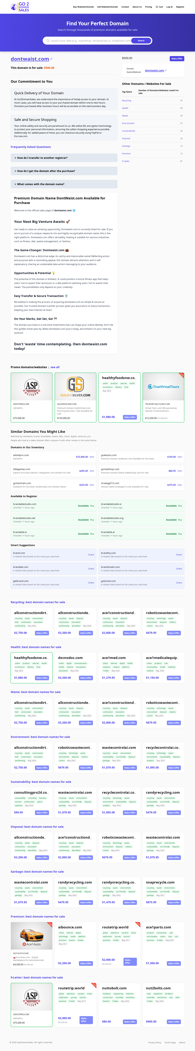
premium (62, 940)
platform (125, 667)
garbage (106, 760)
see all (55, 367)
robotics (172, 622)
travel (133, 933)
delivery (118, 387)
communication (80, 663)
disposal (80, 618)
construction (26, 622)
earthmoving (20, 626)
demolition (76, 626)
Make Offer (177, 58)
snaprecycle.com (160, 882)
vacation (125, 933)
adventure (115, 933)
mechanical (161, 997)
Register (180, 6)
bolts (177, 997)
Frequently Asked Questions (31, 147)
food (126, 387)
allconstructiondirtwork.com (38, 612)
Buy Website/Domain (83, 6)
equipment (158, 993)
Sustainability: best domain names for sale (41, 782)
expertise (18, 805)
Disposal (126, 138)
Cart (161, 6)
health (132, 383)
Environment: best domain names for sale (40, 737)
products (114, 383)
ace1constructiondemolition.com (130, 612)
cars (176, 936)
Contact (125, 6)
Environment (128, 123)
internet (123, 383)
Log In (169, 6)
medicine (106, 667)
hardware (107, 993)
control (149, 626)
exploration (107, 936)
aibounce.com (70, 927)
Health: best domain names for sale (36, 647)
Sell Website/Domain (107, 6)
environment (38, 618)
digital (69, 663)
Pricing (148, 6)
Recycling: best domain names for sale (38, 602)
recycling (18, 618)
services (18, 802)
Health (125, 108)
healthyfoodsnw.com (120, 377)
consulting (32, 798)
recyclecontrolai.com (164, 747)
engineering (118, 993)
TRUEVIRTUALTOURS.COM (157, 404)
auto (170, 936)
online (105, 383)
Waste (125, 115)
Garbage (126, 146)
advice (39, 802)
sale (166, 663)
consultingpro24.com (32, 792)
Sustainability (128, 130)
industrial (129, 993)
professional (29, 802)
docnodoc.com (70, 657)
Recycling (126, 100)
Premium (126, 153)
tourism (127, 936)
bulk (16, 622)
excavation (38, 622)
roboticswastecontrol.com (168, 612)
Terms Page (170, 1042)
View (92, 456)
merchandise (152, 667)
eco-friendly (121, 757)
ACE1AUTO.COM (20, 953)
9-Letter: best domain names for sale (37, 977)
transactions (162, 933)
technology (161, 618)
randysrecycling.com (120, 882)
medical (70, 667)
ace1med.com (114, 657)
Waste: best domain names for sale (36, 692)
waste (27, 618)
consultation (81, 667)
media (73, 936)
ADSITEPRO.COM (21, 404)
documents (63, 671)
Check (91, 554)
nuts (171, 997)
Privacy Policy (154, 1042)
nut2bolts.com (158, 988)
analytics (150, 760)
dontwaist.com (30, 59)
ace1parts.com (158, 927)
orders (162, 936)
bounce (72, 940)
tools (149, 993)
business (42, 798)
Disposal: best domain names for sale (37, 827)
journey (118, 936)
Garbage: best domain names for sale (37, 871)
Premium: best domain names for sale (38, 916)
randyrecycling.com (163, 792)
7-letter (106, 671)
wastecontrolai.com (119, 747)
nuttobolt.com (114, 988)
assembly (119, 997)
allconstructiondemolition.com (84, 612)
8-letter (81, 940)
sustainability (108, 757)
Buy (92, 505)
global (105, 933)
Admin (182, 1042)
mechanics (130, 997)
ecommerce (107, 387)
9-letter (116, 940)
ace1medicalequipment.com (170, 657)
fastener (106, 1001)
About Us (137, 6)
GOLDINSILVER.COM (67, 404)
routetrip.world (115, 927)
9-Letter (125, 161)
